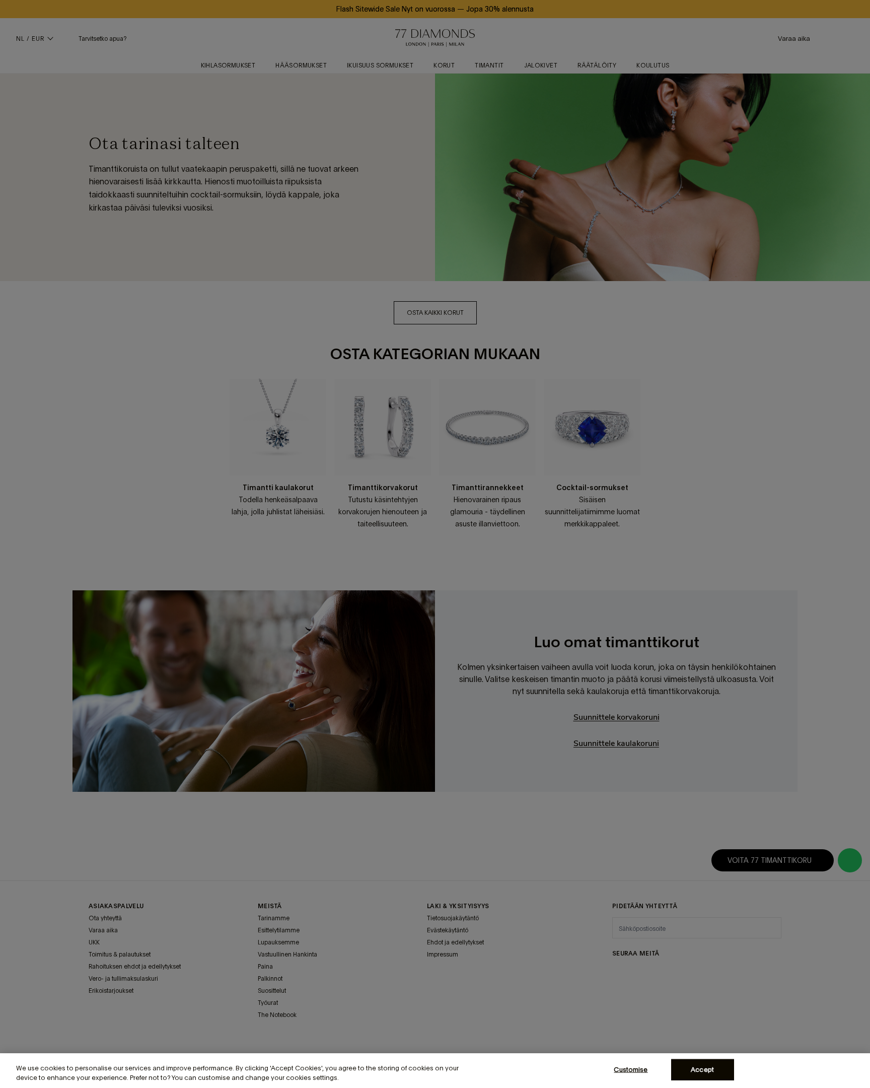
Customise (630, 1069)
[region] (435, 1070)
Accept (702, 1069)
